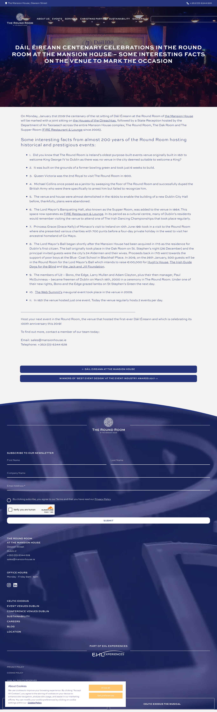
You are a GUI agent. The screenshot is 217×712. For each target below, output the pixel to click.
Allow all (105, 687)
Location (14, 631)
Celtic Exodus (18, 601)
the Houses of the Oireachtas (94, 120)
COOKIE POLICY (15, 673)
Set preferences (105, 695)
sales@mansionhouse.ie (21, 559)
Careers (13, 621)
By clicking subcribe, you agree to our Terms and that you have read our (62, 499)
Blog (11, 626)
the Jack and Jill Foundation (83, 266)
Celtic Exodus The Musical (162, 703)
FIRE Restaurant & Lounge (63, 130)
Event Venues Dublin (23, 606)
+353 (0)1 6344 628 (18, 555)
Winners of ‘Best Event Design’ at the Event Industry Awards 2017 (107, 378)
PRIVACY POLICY (15, 667)
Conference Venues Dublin (28, 611)
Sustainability (18, 616)
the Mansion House (179, 116)
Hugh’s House (158, 262)
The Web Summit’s (48, 292)
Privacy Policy (103, 499)
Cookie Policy (35, 702)
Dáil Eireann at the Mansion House (110, 369)
